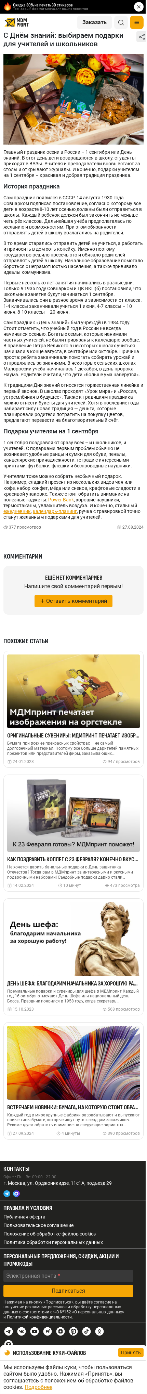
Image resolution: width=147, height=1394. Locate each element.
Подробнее (38, 1387)
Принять (131, 1352)
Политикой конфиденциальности (39, 1317)
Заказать (94, 22)
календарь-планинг (55, 511)
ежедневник (17, 511)
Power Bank (61, 499)
